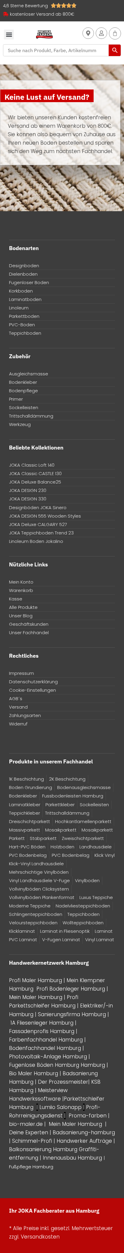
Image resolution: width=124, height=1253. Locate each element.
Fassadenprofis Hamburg (42, 1031)
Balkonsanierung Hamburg (43, 1149)
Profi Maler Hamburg (35, 980)
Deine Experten (28, 1132)
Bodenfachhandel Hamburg (45, 1048)
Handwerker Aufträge (84, 1141)
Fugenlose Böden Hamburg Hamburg (58, 1065)
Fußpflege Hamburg (31, 1167)
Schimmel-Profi (32, 1141)
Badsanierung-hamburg (84, 1132)
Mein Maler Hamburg (35, 997)
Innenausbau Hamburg (72, 1157)
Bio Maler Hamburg (34, 1073)
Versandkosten (40, 1236)
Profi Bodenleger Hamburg (70, 988)
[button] (9, 34)
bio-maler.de (26, 1124)
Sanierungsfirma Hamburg (72, 1014)
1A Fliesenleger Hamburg (43, 1022)
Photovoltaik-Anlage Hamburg (48, 1056)
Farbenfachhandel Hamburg (46, 1039)
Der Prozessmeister (63, 1081)
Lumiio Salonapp (60, 1107)
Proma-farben (88, 1115)
